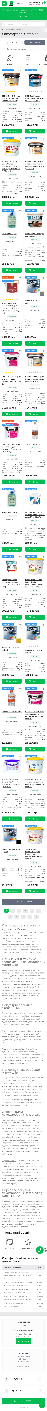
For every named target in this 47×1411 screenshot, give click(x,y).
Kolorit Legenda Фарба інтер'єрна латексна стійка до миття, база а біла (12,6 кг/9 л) (12, 308)
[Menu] (4, 3)
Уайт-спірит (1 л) (32, 444)
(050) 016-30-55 (34, 5)
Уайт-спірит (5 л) (9, 234)
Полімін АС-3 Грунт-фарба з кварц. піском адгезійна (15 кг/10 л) (35, 514)
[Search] (4, 24)
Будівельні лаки (9, 1161)
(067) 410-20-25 (34, 2)
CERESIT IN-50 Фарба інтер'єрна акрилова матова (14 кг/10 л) (34, 379)
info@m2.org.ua (23, 1366)
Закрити (23, 16)
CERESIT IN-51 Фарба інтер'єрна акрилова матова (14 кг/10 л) (11, 98)
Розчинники (7, 1120)
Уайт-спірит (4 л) (9, 512)
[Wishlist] (20, 70)
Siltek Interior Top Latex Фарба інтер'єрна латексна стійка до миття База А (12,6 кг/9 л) (11, 166)
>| (36, 916)
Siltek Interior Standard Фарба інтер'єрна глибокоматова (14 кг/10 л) (33, 854)
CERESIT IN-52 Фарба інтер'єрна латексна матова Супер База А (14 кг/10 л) (18, 1275)
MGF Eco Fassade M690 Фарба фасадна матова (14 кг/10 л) (34, 98)
